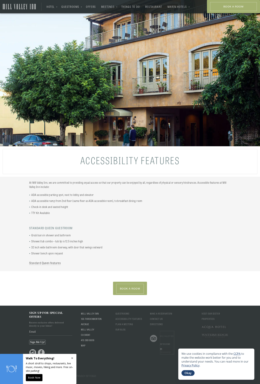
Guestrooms (122, 313)
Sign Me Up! (37, 342)
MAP (83, 345)
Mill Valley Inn (167, 336)
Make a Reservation (161, 313)
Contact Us (156, 319)
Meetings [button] (108, 6)
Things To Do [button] (130, 6)
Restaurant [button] (153, 6)
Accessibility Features (128, 319)
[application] (216, 364)
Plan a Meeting (124, 324)
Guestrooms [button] (70, 6)
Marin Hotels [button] (177, 6)
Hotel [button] (51, 6)
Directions (156, 324)
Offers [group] (91, 6)
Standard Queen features (45, 263)
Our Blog (120, 329)
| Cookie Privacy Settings (80, 376)
